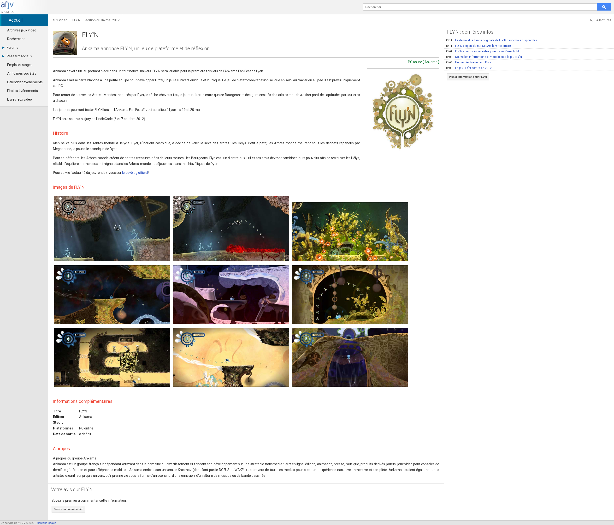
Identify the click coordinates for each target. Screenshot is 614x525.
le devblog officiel (135, 173)
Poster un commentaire (68, 509)
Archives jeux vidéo (21, 30)
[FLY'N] (403, 111)
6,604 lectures (600, 20)
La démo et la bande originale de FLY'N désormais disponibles (491, 40)
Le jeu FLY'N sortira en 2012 (469, 68)
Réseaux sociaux (19, 56)
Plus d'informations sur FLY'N (468, 76)
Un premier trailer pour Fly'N (468, 62)
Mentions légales (46, 522)
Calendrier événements (25, 82)
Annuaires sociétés (21, 73)
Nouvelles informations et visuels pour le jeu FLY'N (484, 57)
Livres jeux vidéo (19, 99)
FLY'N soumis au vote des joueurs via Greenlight (482, 51)
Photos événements (22, 91)
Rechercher (16, 39)
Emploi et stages (19, 65)
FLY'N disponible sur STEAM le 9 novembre (478, 46)
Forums (12, 47)
